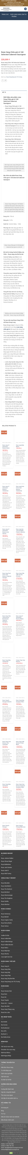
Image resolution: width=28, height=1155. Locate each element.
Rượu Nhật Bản (5, 950)
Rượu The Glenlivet (6, 889)
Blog (2, 1110)
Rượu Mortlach (5, 892)
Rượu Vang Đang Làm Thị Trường (14, 77)
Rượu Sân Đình (5, 1006)
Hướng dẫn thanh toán (7, 1089)
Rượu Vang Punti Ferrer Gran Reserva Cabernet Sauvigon (6, 575)
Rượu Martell (5, 917)
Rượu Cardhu (5, 901)
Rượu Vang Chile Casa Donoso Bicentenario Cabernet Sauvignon (6, 618)
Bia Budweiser (5, 1028)
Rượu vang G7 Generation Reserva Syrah (5, 446)
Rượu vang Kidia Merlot (20, 445)
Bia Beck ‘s (4, 1034)
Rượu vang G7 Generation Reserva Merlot (19, 617)
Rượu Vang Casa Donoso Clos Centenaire (6, 743)
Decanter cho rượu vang (8, 1049)
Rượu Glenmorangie (7, 895)
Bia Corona (4, 1025)
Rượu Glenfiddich (6, 886)
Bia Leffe (3, 1031)
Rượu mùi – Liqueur (7, 1003)
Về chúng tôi (4, 1107)
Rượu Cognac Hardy (7, 920)
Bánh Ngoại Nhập (6, 1055)
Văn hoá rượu (5, 1076)
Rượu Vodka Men (6, 938)
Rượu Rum (4, 994)
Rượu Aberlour (5, 904)
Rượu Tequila (5, 1000)
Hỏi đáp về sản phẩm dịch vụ (9, 1098)
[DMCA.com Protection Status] (14, 1153)
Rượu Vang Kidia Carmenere (6, 785)
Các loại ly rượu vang (7, 1046)
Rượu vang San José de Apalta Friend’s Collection (20, 530)
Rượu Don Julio (5, 1012)
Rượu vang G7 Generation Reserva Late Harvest (5, 531)
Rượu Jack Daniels (6, 867)
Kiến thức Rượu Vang (7, 1067)
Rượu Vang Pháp (6, 975)
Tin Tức (3, 1114)
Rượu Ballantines (6, 864)
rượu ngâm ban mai (6, 957)
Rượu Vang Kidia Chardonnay (6, 660)
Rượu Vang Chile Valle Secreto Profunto (20, 575)
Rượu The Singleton (6, 898)
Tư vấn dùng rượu (6, 1070)
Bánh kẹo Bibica (5, 1052)
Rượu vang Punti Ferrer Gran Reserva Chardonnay (20, 488)
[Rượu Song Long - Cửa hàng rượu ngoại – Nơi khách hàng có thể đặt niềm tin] (7, 9)
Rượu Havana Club (6, 991)
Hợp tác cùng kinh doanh (8, 1092)
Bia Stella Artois (5, 1037)
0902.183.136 (20, 0)
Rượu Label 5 (5, 870)
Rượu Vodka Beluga (6, 941)
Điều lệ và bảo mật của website (10, 1117)
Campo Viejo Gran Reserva (20, 660)
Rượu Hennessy (5, 914)
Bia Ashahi (4, 1022)
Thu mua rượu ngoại (7, 1095)
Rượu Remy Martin (6, 923)
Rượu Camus (5, 926)
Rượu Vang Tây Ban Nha (8, 978)
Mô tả (4, 92)
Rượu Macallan (5, 883)
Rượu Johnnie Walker (7, 858)
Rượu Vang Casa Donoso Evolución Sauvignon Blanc (20, 786)
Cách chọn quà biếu (6, 1073)
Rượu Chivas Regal (6, 861)
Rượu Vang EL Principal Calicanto (6, 701)
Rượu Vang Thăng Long (7, 1009)
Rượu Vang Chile (6, 969)
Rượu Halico (4, 947)
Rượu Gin (3, 997)
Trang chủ (5, 14)
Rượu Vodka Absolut (7, 944)
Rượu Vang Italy (5, 972)
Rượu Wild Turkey (6, 873)
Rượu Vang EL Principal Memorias (20, 826)
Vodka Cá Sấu (5, 935)
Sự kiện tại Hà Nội (6, 1079)
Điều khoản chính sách (7, 1120)
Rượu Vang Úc (5, 966)
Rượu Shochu (5, 954)
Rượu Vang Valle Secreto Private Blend (20, 743)
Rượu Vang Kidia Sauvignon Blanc (20, 701)
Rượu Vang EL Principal (5, 826)
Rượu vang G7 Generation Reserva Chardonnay (5, 488)
